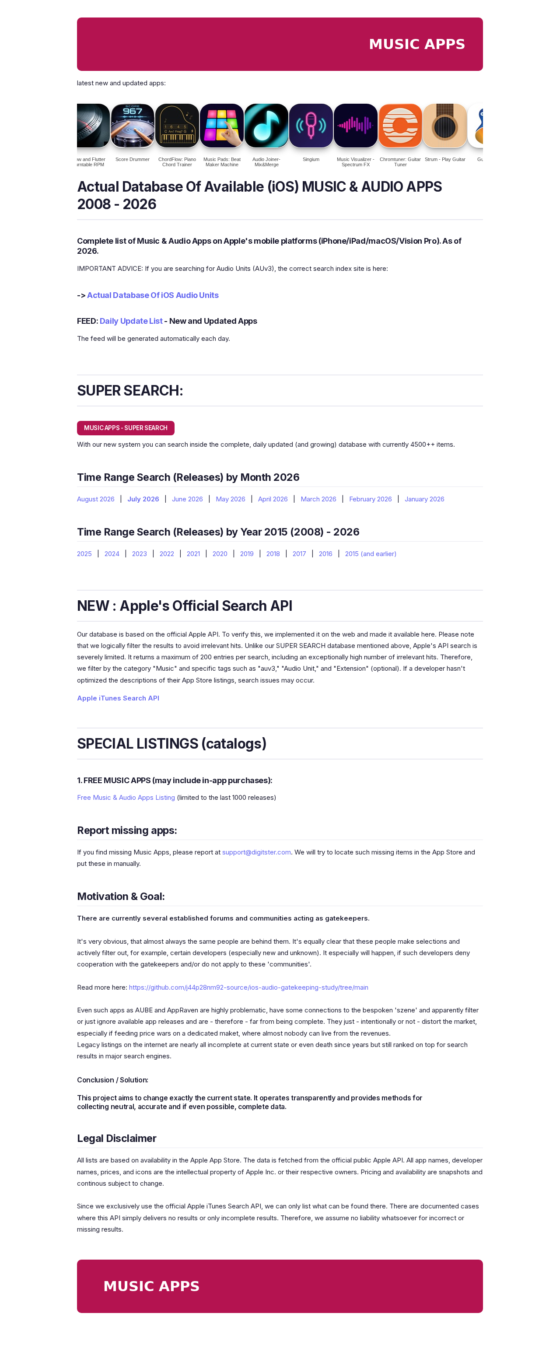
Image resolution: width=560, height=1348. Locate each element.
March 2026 (318, 499)
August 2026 (96, 499)
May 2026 (230, 499)
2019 (247, 554)
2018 (273, 554)
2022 (167, 554)
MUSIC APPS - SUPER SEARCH (126, 427)
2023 (139, 554)
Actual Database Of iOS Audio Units (153, 295)
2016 (325, 554)
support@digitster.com (256, 852)
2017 (299, 554)
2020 (220, 554)
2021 (193, 554)
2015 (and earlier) (371, 554)
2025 (84, 554)
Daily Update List (131, 321)
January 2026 (424, 499)
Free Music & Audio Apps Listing (126, 797)
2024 (112, 554)
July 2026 (143, 499)
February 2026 (370, 499)
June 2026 (187, 499)
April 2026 (273, 499)
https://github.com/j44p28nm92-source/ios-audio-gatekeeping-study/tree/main (248, 987)
